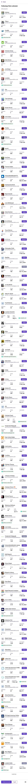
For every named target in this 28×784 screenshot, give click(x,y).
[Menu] (25, 782)
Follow (24, 12)
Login (14, 782)
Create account (6, 782)
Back (4, 2)
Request (24, 239)
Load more (14, 774)
